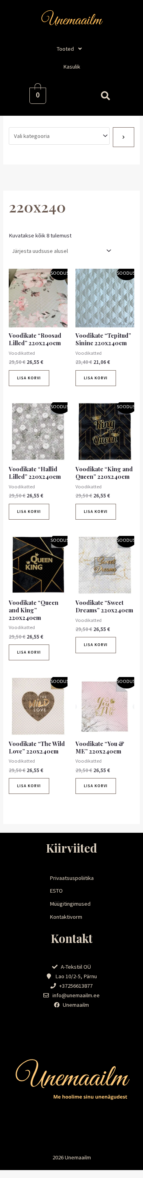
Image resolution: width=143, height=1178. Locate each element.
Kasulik (71, 66)
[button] (71, 49)
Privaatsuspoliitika (72, 878)
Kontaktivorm (66, 916)
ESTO (56, 890)
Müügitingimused (70, 903)
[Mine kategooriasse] (123, 137)
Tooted (65, 48)
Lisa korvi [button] (29, 378)
